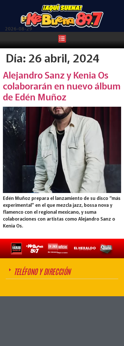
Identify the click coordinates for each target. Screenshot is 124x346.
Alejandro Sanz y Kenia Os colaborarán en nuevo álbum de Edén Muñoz (62, 85)
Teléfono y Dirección (42, 271)
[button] (62, 39)
